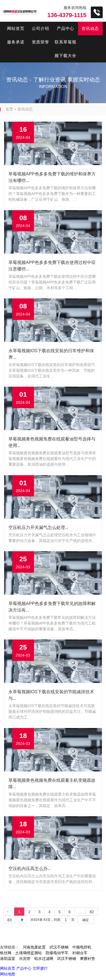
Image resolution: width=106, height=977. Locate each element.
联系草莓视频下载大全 (65, 49)
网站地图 (7, 974)
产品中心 (65, 28)
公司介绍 (40, 28)
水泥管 (24, 958)
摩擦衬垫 (87, 958)
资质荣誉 (40, 42)
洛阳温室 (7, 958)
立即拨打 (40, 968)
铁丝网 (5, 953)
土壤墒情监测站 (28, 953)
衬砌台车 (80, 953)
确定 (85, 920)
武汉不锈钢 (58, 947)
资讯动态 (90, 28)
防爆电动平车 (57, 953)
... (80, 912)
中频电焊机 (81, 947)
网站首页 (15, 28)
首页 (9, 109)
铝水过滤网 (43, 958)
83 (9, 920)
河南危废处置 (34, 947)
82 (92, 912)
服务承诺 (15, 42)
